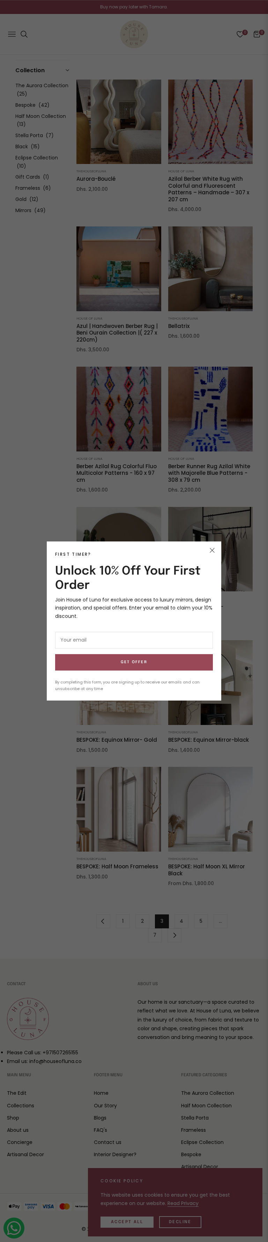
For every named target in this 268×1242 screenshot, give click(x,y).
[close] (212, 550)
